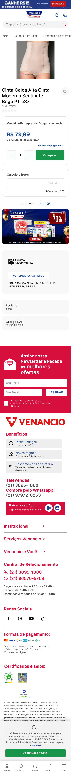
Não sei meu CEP (55, 191)
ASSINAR (56, 392)
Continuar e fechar (35, 753)
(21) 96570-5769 (26, 578)
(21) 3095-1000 (22, 485)
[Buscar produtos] (65, 24)
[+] (29, 155)
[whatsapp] (48, 203)
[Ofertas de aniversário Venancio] (35, 225)
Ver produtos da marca (28, 275)
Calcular (54, 183)
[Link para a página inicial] (5, 35)
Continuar (35, 745)
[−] (11, 155)
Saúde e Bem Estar (25, 35)
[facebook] (41, 203)
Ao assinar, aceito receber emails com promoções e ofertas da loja (30, 403)
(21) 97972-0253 (23, 495)
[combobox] (35, 24)
